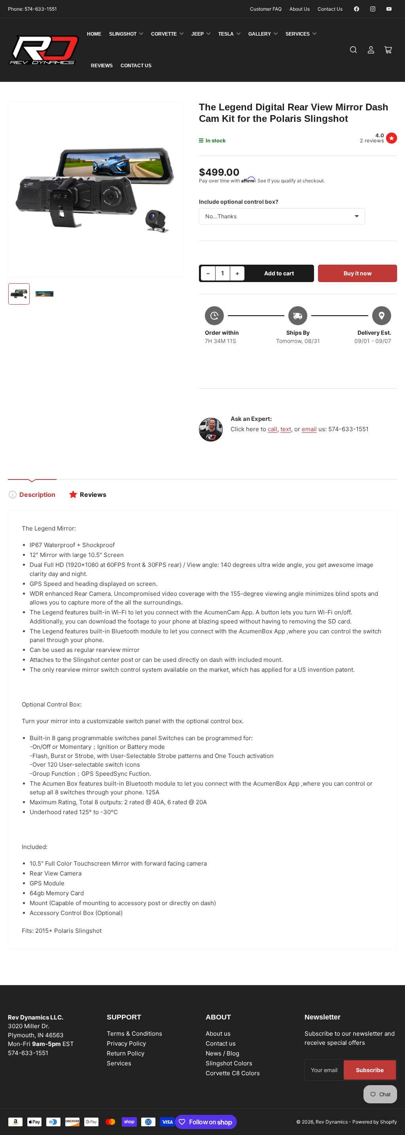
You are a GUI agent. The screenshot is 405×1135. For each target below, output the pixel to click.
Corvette (164, 34)
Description (37, 494)
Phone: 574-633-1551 (32, 9)
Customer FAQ (266, 9)
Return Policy (125, 1053)
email (309, 429)
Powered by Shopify (374, 1122)
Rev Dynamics (332, 1122)
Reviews (102, 65)
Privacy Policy (126, 1043)
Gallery (259, 34)
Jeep (197, 34)
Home (94, 34)
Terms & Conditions (134, 1033)
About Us (300, 9)
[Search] (353, 50)
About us (218, 1033)
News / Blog (222, 1053)
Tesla (226, 34)
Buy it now (358, 273)
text (285, 429)
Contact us (221, 1043)
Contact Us (330, 9)
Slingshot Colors (229, 1063)
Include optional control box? (238, 201)
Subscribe (370, 1070)
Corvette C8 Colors (233, 1073)
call (272, 429)
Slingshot (122, 34)
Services (298, 34)
